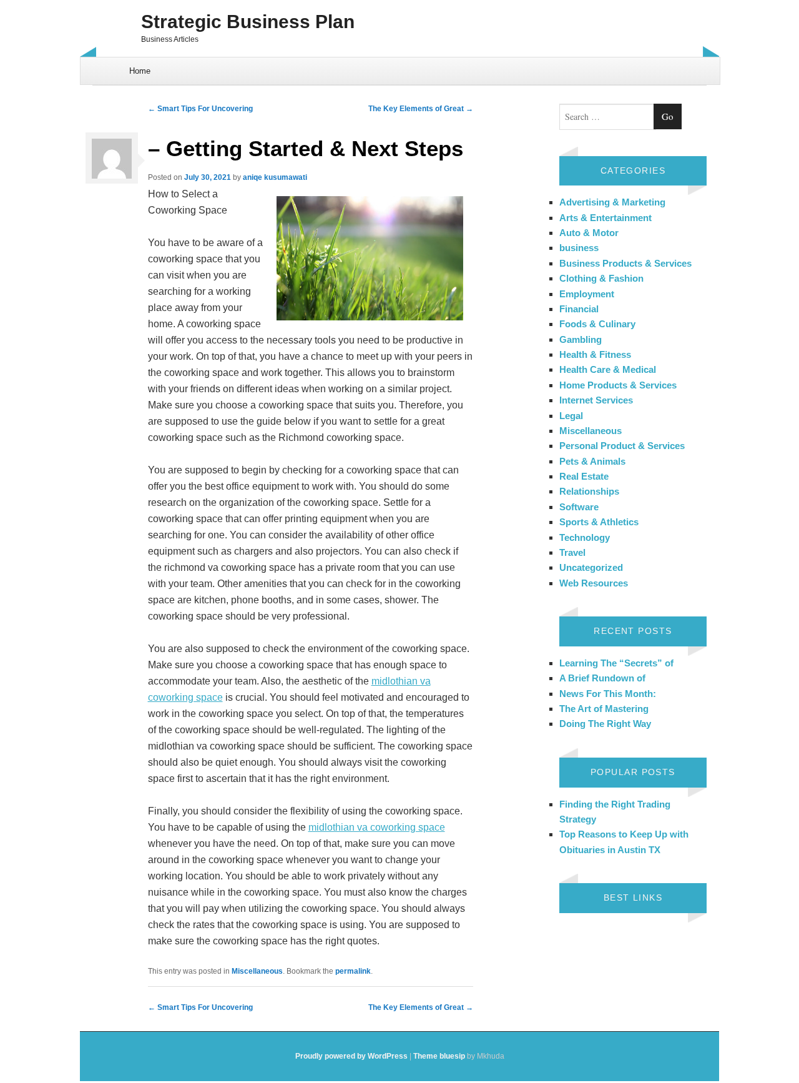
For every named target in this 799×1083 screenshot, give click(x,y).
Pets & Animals (592, 461)
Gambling (580, 339)
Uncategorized (591, 567)
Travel (572, 552)
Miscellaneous (257, 971)
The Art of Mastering (604, 708)
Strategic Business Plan (248, 21)
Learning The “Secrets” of (616, 663)
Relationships (589, 491)
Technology (584, 537)
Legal (571, 415)
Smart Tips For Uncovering (200, 108)
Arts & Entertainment (605, 217)
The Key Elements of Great (420, 108)
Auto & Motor (589, 232)
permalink (353, 971)
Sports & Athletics (599, 522)
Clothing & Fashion (601, 278)
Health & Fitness (595, 354)
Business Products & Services (625, 263)
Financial (579, 309)
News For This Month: (607, 693)
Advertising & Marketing (612, 202)
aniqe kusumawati (275, 177)
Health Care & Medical (607, 369)
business (579, 247)
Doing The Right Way (605, 723)
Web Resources (593, 583)
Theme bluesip (439, 1056)
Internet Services (596, 400)
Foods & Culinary (597, 324)
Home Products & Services (618, 385)
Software (579, 507)
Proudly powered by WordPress (351, 1056)
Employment (586, 294)
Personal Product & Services (622, 445)
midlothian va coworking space (376, 827)
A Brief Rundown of (602, 678)
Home (139, 71)
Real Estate (584, 476)
